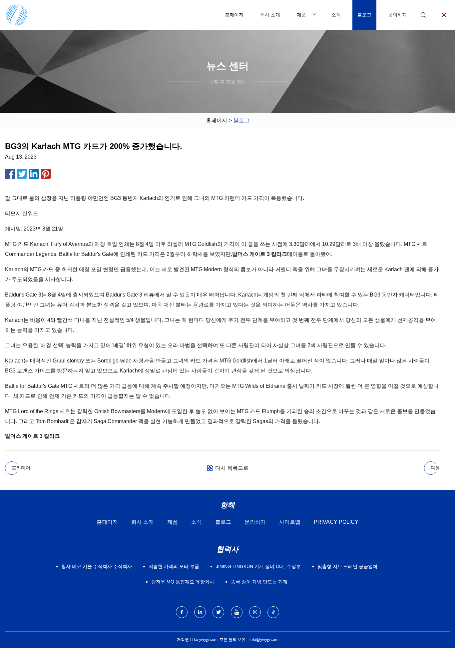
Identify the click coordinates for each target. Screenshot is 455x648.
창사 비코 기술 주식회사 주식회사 (96, 566)
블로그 (364, 14)
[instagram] (255, 612)
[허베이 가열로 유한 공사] (16, 15)
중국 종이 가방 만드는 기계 (259, 581)
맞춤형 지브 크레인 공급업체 (347, 566)
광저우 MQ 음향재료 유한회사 (182, 581)
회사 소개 (270, 14)
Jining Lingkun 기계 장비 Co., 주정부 (258, 566)
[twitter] (218, 612)
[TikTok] (273, 612)
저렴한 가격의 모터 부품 (174, 566)
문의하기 (397, 14)
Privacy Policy (336, 522)
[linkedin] (200, 612)
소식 (336, 14)
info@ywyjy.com (263, 639)
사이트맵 (289, 522)
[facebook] (182, 612)
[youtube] (236, 612)
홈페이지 (234, 14)
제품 (301, 14)
